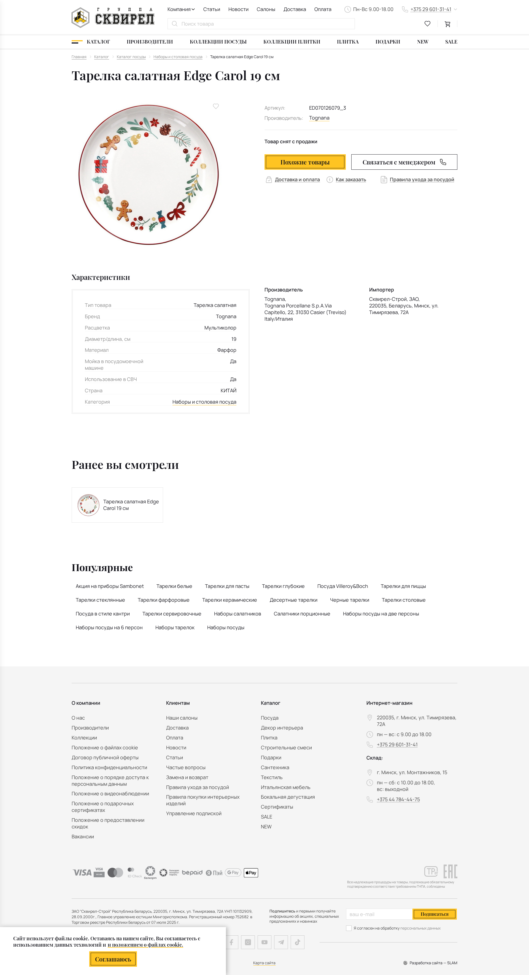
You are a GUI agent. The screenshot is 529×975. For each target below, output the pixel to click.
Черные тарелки (349, 599)
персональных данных (420, 928)
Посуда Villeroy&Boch (342, 586)
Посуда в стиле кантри (103, 613)
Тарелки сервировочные (171, 613)
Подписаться (435, 914)
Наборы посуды (225, 627)
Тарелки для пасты (227, 586)
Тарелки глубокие (283, 586)
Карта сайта (264, 962)
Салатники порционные (302, 613)
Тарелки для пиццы (403, 586)
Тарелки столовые (404, 599)
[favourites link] (427, 23)
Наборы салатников (237, 613)
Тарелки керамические (229, 599)
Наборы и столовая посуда (204, 402)
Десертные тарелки (293, 599)
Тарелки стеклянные (100, 599)
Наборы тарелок (175, 627)
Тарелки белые (174, 586)
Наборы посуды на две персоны (381, 613)
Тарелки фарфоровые (164, 599)
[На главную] (113, 17)
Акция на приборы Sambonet (110, 586)
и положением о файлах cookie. (145, 944)
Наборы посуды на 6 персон (109, 627)
